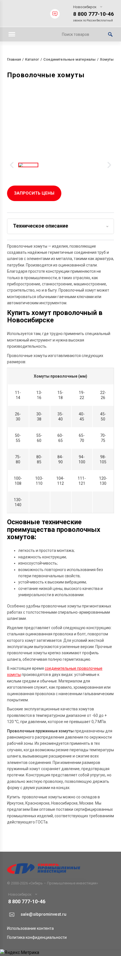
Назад (12, 165)
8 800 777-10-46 (93, 14)
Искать (110, 34)
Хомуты (107, 59)
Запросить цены (34, 193)
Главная (14, 59)
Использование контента (30, 928)
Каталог (32, 59)
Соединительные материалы (69, 59)
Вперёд (109, 165)
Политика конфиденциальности (37, 937)
